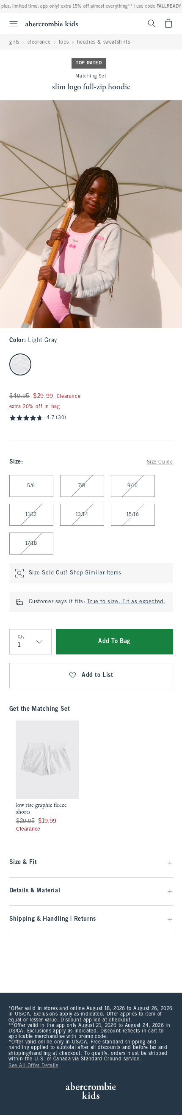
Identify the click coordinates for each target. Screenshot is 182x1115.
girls (14, 42)
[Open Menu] (10, 24)
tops (64, 42)
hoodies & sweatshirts (103, 42)
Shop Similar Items (95, 573)
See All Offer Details (33, 1065)
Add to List (97, 675)
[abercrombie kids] (51, 23)
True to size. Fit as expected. (126, 601)
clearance (39, 42)
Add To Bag (114, 641)
